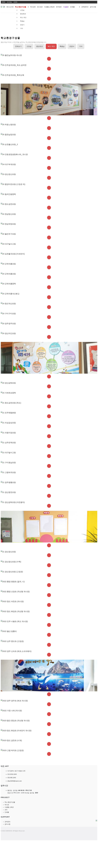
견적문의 (84, 7)
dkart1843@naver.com (14, 781)
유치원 (58, 7)
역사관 (32, 7)
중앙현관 (23, 14)
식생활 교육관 (49, 7)
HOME (3, 2)
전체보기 (18, 46)
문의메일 (9, 2)
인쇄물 (72, 7)
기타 (21, 28)
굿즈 (6, 809)
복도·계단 (23, 17)
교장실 (22, 10)
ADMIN (15, 2)
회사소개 (10, 7)
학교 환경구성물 (20, 7)
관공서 (22, 25)
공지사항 (93, 7)
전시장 (39, 7)
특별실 (22, 21)
